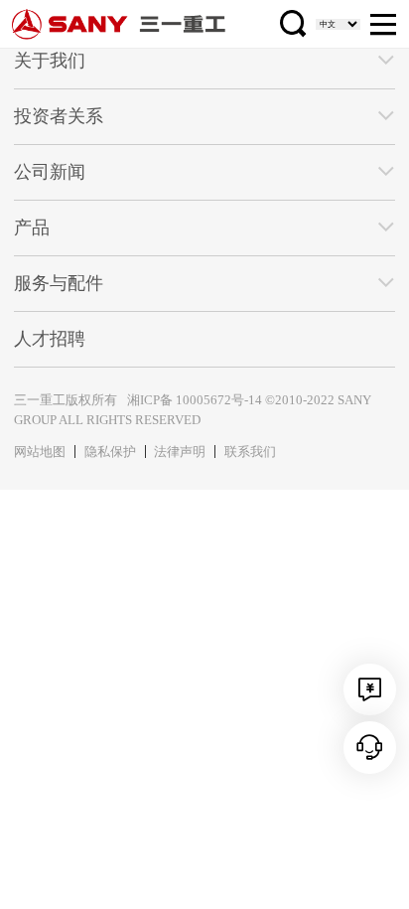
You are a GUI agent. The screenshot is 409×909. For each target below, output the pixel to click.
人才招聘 (49, 339)
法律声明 (179, 451)
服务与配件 (58, 283)
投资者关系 (58, 116)
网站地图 (40, 451)
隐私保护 (110, 451)
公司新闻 (49, 172)
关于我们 (49, 61)
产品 (32, 227)
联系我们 (250, 451)
